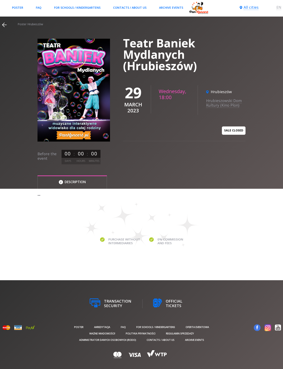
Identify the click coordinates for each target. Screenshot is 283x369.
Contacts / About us (129, 8)
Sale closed (233, 130)
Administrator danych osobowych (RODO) (107, 340)
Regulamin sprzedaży (180, 333)
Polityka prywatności (140, 333)
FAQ (38, 8)
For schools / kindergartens (77, 8)
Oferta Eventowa (197, 327)
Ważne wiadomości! (102, 333)
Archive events (171, 8)
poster (17, 8)
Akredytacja (102, 327)
